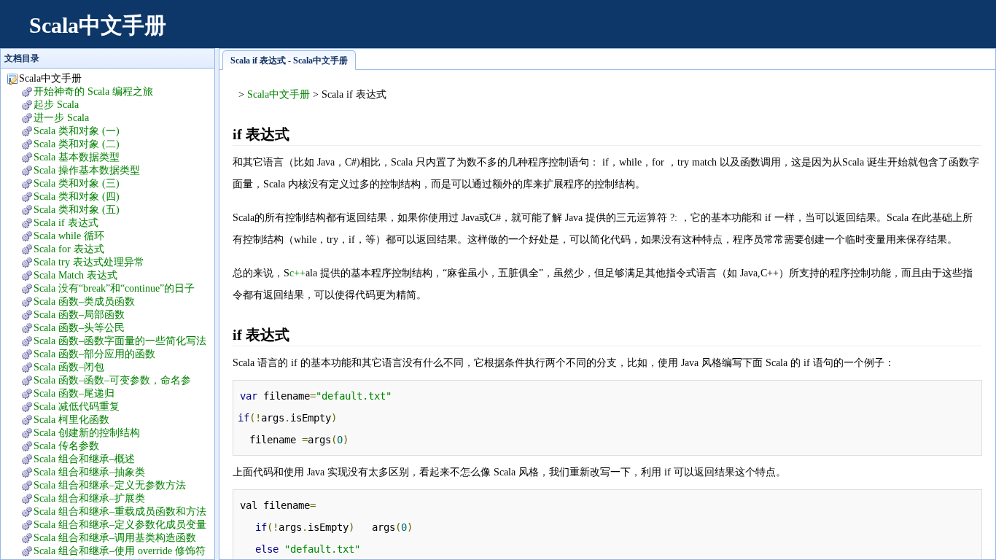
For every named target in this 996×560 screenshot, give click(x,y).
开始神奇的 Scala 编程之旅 (93, 91)
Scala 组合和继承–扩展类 (89, 498)
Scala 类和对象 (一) (77, 130)
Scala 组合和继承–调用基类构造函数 (115, 537)
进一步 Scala (61, 117)
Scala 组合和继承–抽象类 (89, 472)
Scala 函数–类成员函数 (84, 301)
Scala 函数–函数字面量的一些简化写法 (120, 340)
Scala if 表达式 (66, 222)
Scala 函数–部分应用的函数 (94, 354)
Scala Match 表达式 (75, 275)
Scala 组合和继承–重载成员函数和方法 (120, 511)
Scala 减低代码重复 (77, 406)
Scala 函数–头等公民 (79, 327)
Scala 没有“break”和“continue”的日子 (114, 288)
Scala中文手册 (97, 25)
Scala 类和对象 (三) (77, 183)
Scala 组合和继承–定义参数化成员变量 (120, 524)
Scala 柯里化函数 (71, 419)
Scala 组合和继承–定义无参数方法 (110, 485)
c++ (297, 273)
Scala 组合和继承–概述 (84, 459)
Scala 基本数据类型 (77, 157)
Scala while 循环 (69, 235)
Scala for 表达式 (69, 249)
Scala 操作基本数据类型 (87, 170)
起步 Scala (56, 104)
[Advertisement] (716, 33)
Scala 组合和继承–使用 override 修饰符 (120, 550)
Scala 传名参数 (66, 445)
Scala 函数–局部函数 (79, 314)
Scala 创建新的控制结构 (87, 432)
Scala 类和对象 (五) (77, 209)
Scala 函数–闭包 (69, 367)
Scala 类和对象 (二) (77, 144)
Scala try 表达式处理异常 (89, 262)
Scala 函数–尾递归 (74, 393)
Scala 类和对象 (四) (77, 196)
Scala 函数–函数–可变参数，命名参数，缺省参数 (105, 381)
